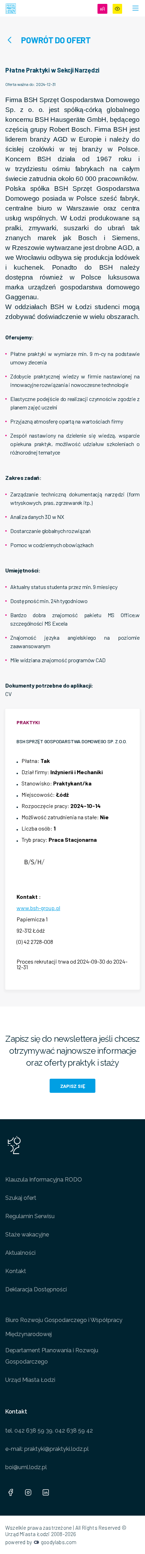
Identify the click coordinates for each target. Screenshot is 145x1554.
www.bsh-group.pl (38, 907)
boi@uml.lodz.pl (26, 1467)
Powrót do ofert (56, 40)
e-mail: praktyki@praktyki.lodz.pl (47, 1449)
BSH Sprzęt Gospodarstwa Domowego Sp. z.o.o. (72, 741)
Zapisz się (72, 1086)
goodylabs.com (59, 1542)
